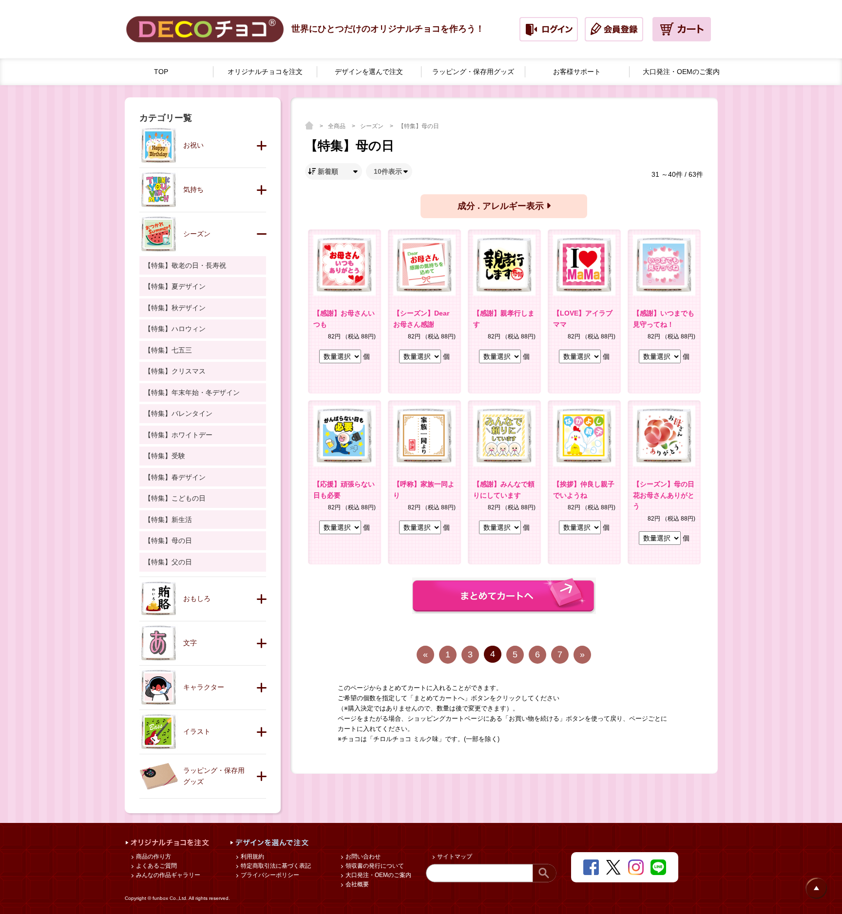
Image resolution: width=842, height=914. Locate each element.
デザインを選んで (369, 71)
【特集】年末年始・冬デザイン (192, 392)
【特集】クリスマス (175, 371)
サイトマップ (454, 856)
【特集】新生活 (168, 519)
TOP (161, 71)
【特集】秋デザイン (175, 308)
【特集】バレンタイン (178, 413)
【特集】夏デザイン (175, 286)
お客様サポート (577, 71)
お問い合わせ (362, 856)
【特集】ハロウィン (175, 329)
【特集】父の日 (168, 562)
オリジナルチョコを (265, 71)
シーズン (372, 126)
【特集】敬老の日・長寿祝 (185, 265)
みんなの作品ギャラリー (167, 875)
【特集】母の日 (418, 126)
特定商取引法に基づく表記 (275, 865)
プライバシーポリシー (269, 875)
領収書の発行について (374, 865)
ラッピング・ (473, 71)
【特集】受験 (164, 456)
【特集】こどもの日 (175, 498)
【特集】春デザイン (175, 477)
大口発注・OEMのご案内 (377, 875)
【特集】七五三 (168, 350)
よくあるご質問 (155, 865)
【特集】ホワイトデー (178, 435)
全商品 (337, 126)
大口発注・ (681, 71)
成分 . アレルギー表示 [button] (502, 206)
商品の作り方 (152, 856)
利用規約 (251, 856)
